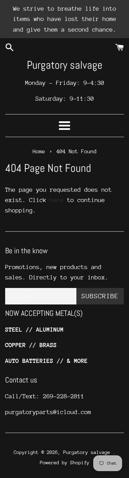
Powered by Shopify (64, 462)
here (57, 200)
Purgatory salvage (65, 65)
